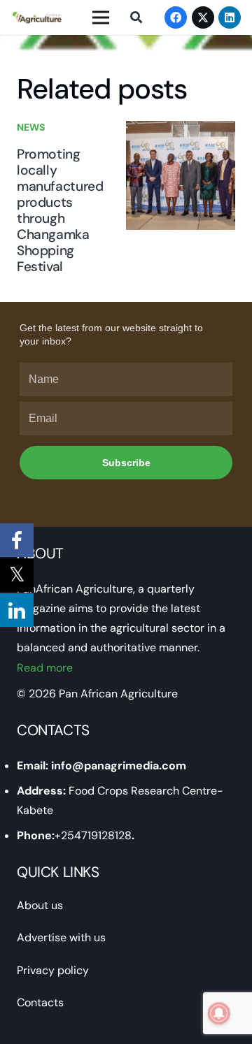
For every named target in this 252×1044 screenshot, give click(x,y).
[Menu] (100, 17)
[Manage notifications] (219, 1013)
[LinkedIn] (229, 17)
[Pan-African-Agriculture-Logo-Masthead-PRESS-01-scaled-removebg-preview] (36, 17)
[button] (135, 17)
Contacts (40, 1002)
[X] (203, 17)
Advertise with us (61, 937)
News (31, 127)
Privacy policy (53, 970)
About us (40, 905)
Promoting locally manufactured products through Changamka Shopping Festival (60, 210)
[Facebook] (175, 17)
